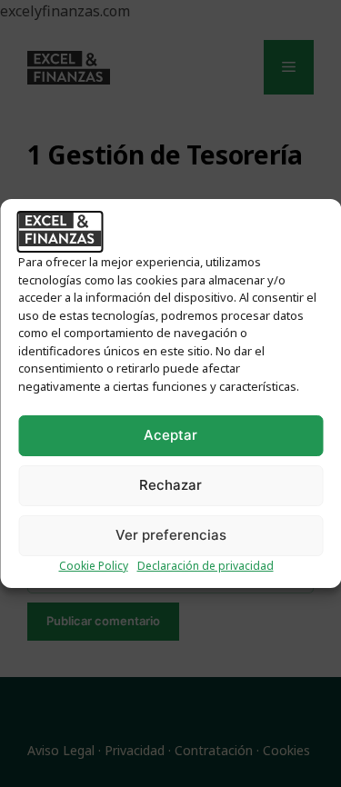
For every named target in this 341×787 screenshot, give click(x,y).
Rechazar (170, 484)
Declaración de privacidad (205, 565)
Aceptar (170, 434)
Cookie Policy (93, 565)
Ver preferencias (170, 534)
